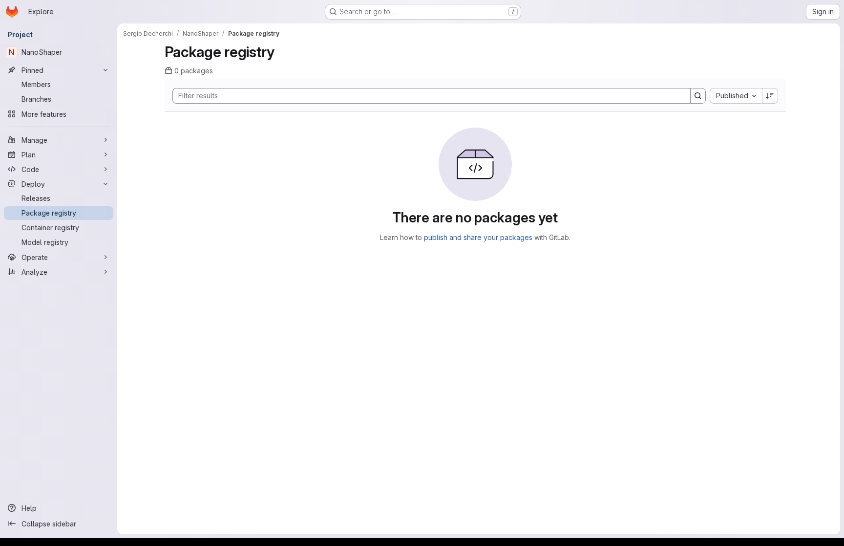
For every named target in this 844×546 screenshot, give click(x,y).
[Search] (698, 96)
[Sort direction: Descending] (770, 96)
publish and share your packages (478, 237)
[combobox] (736, 96)
